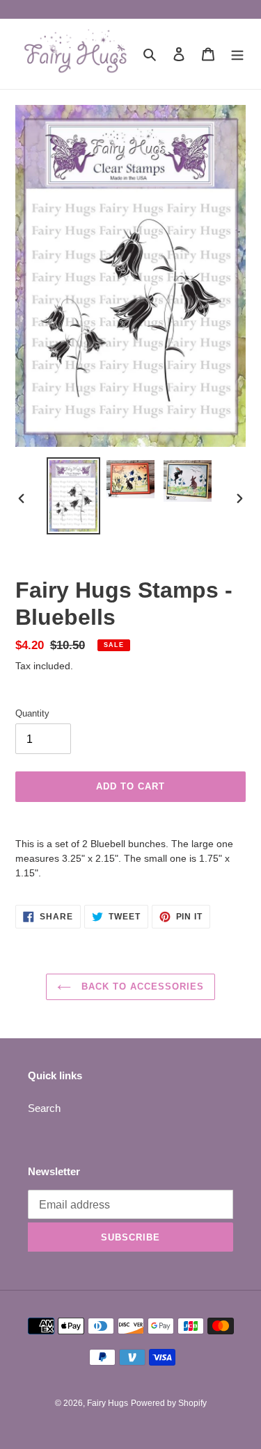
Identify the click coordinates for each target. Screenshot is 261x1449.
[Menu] (237, 54)
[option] (73, 496)
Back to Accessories (141, 986)
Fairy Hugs (107, 1403)
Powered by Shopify (169, 1403)
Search (44, 1108)
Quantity (32, 713)
